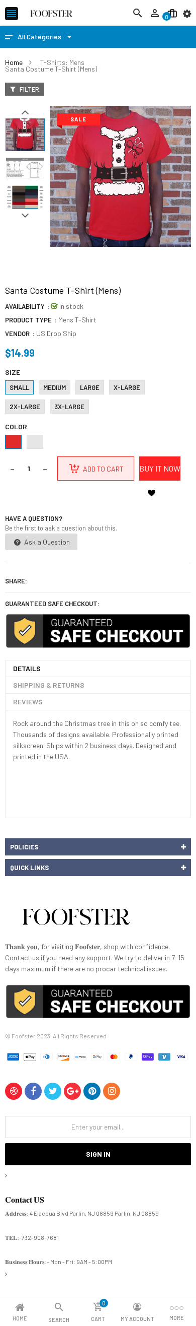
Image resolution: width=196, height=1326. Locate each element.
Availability (25, 306)
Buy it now (159, 468)
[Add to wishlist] (151, 493)
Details (27, 668)
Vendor (17, 333)
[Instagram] (111, 1091)
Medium (54, 387)
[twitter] (52, 1091)
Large (90, 387)
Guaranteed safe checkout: (52, 604)
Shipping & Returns (48, 685)
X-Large (127, 387)
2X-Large (25, 407)
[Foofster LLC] (76, 918)
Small (19, 387)
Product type (28, 320)
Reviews (28, 701)
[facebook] (33, 1091)
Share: (16, 581)
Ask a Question (46, 542)
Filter (28, 89)
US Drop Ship (56, 333)
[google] (72, 1091)
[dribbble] (13, 1091)
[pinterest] (92, 1091)
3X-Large (69, 407)
